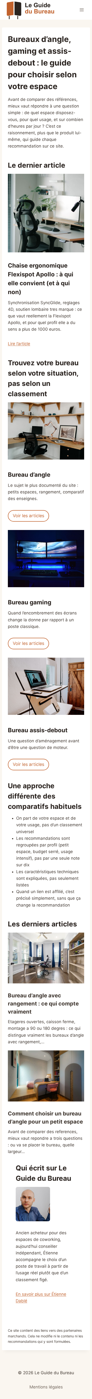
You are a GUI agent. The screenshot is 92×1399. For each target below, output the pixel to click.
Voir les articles (28, 515)
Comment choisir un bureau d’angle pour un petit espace (45, 1117)
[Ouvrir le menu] (81, 10)
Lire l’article (19, 343)
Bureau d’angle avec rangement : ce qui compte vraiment (43, 1003)
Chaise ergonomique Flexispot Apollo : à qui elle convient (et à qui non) (40, 279)
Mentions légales (46, 1387)
